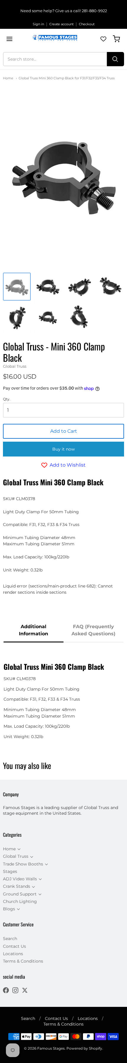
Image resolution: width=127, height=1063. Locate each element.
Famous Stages (51, 1048)
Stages (10, 871)
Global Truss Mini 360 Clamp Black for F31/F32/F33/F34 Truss (67, 78)
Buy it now (63, 449)
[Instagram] (15, 991)
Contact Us (14, 946)
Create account (61, 24)
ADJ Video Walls (20, 879)
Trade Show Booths (23, 864)
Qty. (6, 399)
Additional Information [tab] (33, 630)
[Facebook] (6, 991)
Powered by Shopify (84, 1048)
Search (10, 938)
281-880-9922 (94, 10)
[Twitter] (25, 991)
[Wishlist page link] (103, 39)
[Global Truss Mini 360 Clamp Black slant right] (17, 317)
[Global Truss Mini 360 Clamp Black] (17, 287)
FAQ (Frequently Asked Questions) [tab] (93, 630)
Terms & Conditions (23, 961)
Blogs (9, 909)
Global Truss (14, 366)
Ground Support (20, 894)
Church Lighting (20, 901)
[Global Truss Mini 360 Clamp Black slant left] (110, 287)
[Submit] (115, 59)
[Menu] (9, 38)
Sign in (38, 24)
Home (8, 78)
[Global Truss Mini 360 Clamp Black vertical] (79, 317)
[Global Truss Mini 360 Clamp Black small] (48, 317)
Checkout (87, 24)
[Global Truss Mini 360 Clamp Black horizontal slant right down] (48, 287)
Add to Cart (63, 431)
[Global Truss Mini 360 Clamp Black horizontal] (79, 287)
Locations (13, 953)
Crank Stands (16, 886)
